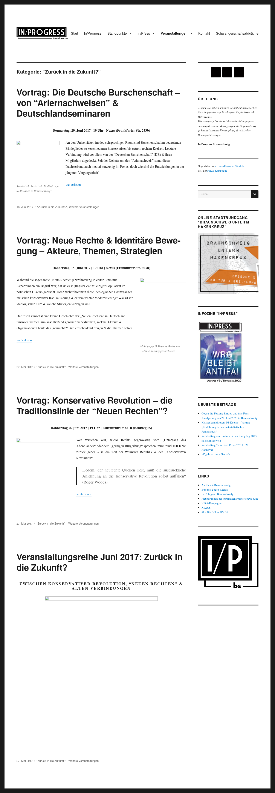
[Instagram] (216, 72)
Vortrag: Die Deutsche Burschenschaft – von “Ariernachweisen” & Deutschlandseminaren (98, 102)
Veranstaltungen (174, 33)
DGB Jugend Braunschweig (218, 494)
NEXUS (206, 508)
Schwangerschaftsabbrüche (237, 33)
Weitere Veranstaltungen (84, 207)
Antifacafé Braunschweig (216, 485)
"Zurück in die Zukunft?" (52, 207)
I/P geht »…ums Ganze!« (216, 454)
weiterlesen (73, 184)
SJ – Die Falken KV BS (215, 512)
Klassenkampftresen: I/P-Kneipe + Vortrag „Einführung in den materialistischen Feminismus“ (226, 426)
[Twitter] (239, 72)
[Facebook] (227, 72)
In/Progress (92, 33)
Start (74, 33)
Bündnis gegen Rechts (215, 489)
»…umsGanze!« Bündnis (229, 166)
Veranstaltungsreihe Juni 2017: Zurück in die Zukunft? (99, 561)
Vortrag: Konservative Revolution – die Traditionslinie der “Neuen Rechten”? (95, 405)
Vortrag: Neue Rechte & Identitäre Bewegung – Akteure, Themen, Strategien (98, 245)
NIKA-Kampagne (217, 170)
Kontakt (204, 33)
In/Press (144, 33)
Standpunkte (117, 33)
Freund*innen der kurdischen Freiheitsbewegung (230, 498)
